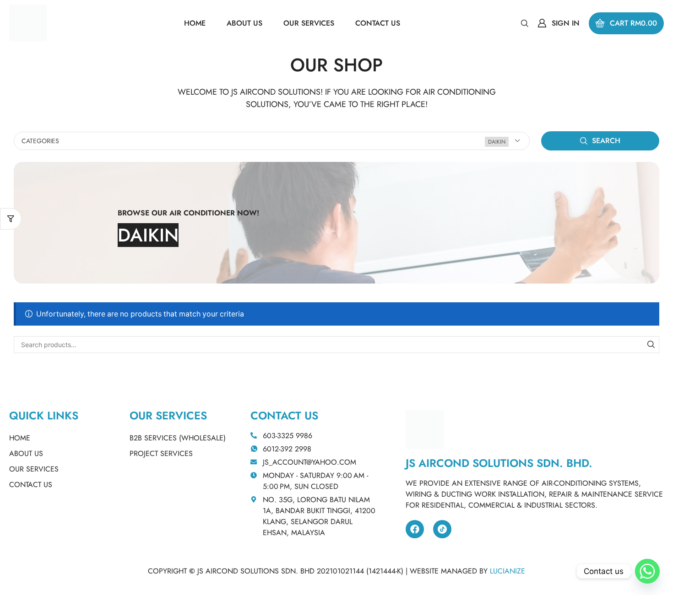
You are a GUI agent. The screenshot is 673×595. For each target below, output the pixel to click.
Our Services (34, 469)
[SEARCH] (650, 344)
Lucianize (507, 571)
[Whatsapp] (647, 571)
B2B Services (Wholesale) (178, 438)
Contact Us (30, 484)
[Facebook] (415, 529)
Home (19, 438)
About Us (26, 453)
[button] (524, 22)
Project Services (161, 453)
